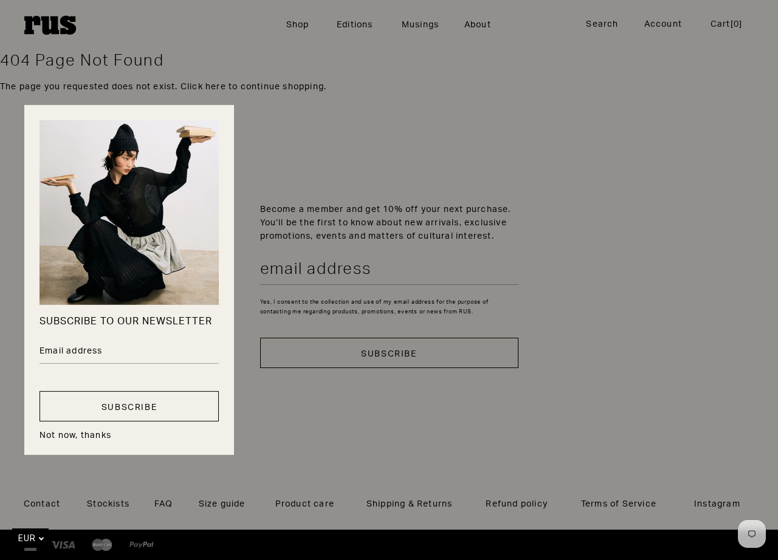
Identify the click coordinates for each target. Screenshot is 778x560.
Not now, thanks (75, 435)
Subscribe (129, 406)
